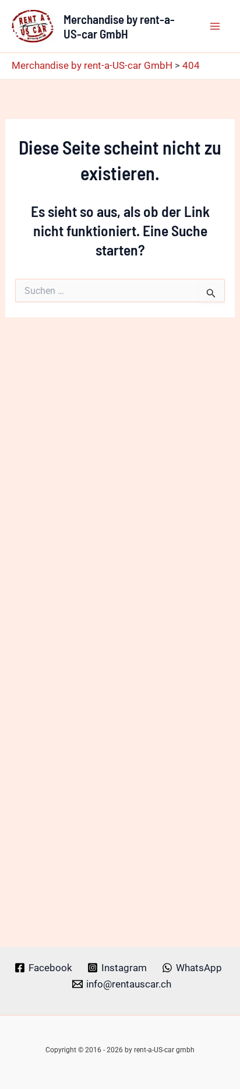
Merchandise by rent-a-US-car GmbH (119, 26)
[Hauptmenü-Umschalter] (215, 26)
